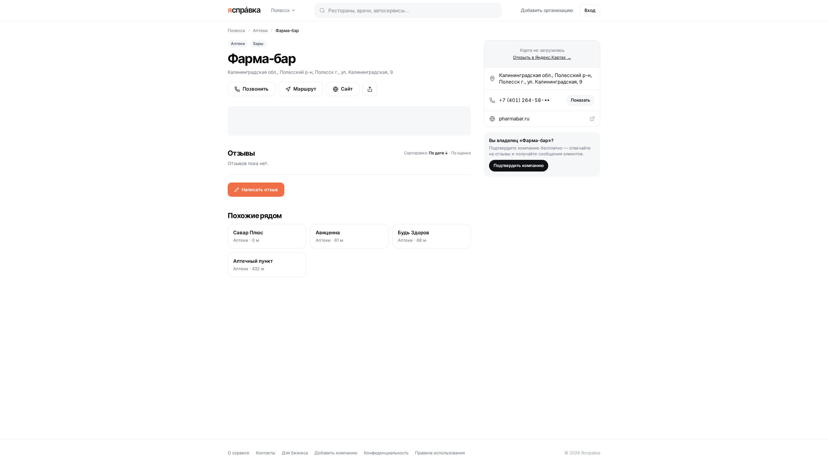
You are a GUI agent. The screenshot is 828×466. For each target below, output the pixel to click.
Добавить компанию (335, 452)
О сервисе (238, 452)
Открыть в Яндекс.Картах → (542, 57)
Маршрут (304, 89)
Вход (589, 10)
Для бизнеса (295, 452)
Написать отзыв (260, 189)
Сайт (347, 89)
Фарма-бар (287, 30)
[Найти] (322, 10)
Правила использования (440, 452)
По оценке (461, 152)
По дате (438, 152)
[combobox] (408, 10)
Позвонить (255, 89)
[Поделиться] (370, 89)
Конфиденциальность (386, 452)
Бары (258, 43)
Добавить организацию (547, 10)
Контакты (265, 452)
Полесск (280, 10)
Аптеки (260, 30)
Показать (580, 100)
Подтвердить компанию (519, 165)
